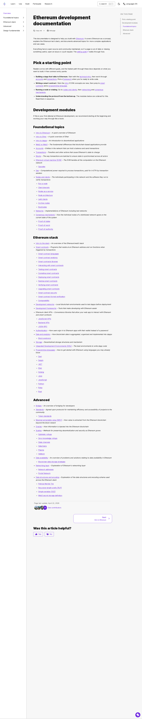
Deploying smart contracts (48, 277)
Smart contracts (42, 247)
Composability (43, 300)
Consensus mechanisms (45, 215)
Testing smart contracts (47, 269)
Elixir (40, 368)
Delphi (40, 360)
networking (86, 90)
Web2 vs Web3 (42, 144)
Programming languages (45, 350)
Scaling (38, 430)
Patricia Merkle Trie (46, 484)
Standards (40, 410)
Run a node (42, 184)
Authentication (41, 330)
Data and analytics (43, 334)
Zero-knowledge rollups (47, 438)
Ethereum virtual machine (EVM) (49, 160)
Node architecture (45, 195)
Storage (39, 342)
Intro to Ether (41, 137)
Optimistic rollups (45, 434)
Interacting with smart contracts (50, 265)
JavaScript (42, 380)
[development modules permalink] (32, 110)
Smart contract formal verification (51, 297)
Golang (41, 372)
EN (131, 4)
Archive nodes (44, 203)
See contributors (54, 508)
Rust (40, 391)
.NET (40, 364)
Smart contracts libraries (48, 262)
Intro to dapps (41, 141)
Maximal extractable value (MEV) (49, 420)
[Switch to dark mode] (119, 4)
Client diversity (44, 187)
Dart (40, 356)
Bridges (39, 406)
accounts (39, 79)
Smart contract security (47, 293)
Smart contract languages (48, 254)
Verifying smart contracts (48, 285)
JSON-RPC (42, 326)
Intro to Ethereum (43, 133)
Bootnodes (42, 207)
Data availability (42, 458)
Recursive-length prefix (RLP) (50, 488)
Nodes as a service (45, 191)
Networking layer (42, 466)
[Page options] (44, 30)
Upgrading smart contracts (48, 289)
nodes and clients (70, 90)
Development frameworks (46, 308)
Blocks (38, 156)
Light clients (43, 199)
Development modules (130, 23)
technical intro (85, 77)
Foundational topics (129, 26)
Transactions (41, 152)
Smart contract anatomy (48, 258)
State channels (44, 442)
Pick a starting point (129, 19)
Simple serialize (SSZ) (47, 492)
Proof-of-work (44, 225)
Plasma (41, 450)
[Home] (4, 4)
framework (67, 79)
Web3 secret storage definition (50, 495)
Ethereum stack (128, 30)
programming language (58, 86)
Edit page (51, 31)
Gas (37, 170)
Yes (39, 534)
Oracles (39, 427)
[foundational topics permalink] (32, 127)
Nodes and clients (43, 177)
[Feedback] (137, 714)
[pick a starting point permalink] (32, 63)
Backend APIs (43, 323)
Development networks (45, 304)
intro (66, 83)
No (51, 534)
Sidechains (42, 446)
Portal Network (44, 473)
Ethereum (80, 39)
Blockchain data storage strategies (51, 462)
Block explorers (44, 338)
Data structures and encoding (47, 477)
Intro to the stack (42, 243)
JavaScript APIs (44, 319)
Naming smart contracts (47, 281)
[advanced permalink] (32, 400)
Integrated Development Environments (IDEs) (54, 346)
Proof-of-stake (44, 221)
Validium (41, 454)
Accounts (39, 148)
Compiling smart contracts (48, 273)
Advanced (126, 33)
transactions (52, 79)
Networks (39, 211)
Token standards (44, 416)
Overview (7, 13)
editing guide (83, 52)
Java (40, 376)
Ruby (40, 388)
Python (41, 384)
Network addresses (46, 469)
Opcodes (41, 167)
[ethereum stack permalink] (32, 238)
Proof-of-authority (45, 229)
